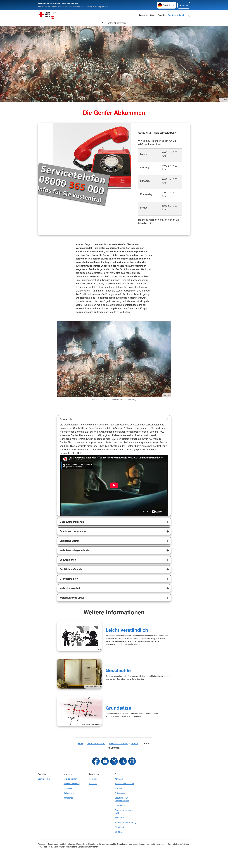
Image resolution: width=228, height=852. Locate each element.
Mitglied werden (70, 778)
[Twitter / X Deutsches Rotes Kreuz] (123, 761)
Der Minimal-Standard (72, 569)
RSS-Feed (119, 827)
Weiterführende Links (72, 597)
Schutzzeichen (68, 559)
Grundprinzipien (69, 578)
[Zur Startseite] (62, 15)
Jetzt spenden (44, 778)
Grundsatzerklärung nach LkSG (125, 811)
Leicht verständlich (127, 630)
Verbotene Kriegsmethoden (75, 550)
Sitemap (118, 788)
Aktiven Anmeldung (72, 783)
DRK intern (119, 832)
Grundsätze (118, 707)
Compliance (120, 805)
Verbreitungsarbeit (70, 588)
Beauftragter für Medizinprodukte (122, 799)
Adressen (119, 778)
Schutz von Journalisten (73, 531)
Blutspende (68, 797)
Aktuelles (93, 783)
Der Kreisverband (176, 15)
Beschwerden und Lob (124, 783)
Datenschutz (120, 793)
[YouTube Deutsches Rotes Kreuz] (105, 761)
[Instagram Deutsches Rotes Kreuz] (114, 761)
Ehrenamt (68, 788)
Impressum (119, 817)
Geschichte (66, 419)
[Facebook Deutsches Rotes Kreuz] (96, 761)
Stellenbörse (69, 793)
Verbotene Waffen (69, 540)
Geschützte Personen (72, 521)
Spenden (162, 15)
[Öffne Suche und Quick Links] (188, 15)
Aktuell (153, 15)
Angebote (143, 15)
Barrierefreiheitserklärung (125, 822)
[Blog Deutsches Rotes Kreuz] (132, 761)
